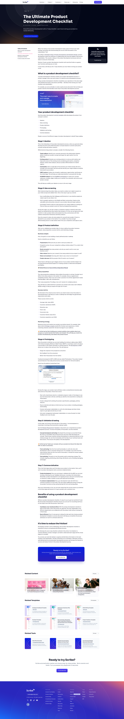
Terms (83, 691)
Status (71, 708)
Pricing (81, 2)
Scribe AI (59, 696)
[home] (25, 2)
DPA (83, 698)
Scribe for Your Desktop (50, 691)
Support (71, 698)
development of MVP (76, 345)
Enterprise (75, 2)
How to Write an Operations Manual (58, 268)
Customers (72, 705)
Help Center (60, 703)
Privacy (83, 694)
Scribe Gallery (60, 698)
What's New (60, 705)
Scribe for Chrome (49, 701)
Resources (60, 708)
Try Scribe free (45, 103)
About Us (72, 691)
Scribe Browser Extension (50, 698)
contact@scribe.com (33, 694)
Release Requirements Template (50, 427)
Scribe (53, 87)
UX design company (49, 326)
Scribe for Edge (48, 703)
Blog (25, 11)
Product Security (92, 691)
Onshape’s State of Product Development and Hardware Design (61, 54)
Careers (75, 694)
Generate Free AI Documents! (31, 36)
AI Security (91, 694)
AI (28, 11)
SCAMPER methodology (60, 176)
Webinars (72, 703)
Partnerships (60, 694)
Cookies (83, 696)
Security (59, 701)
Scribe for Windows (49, 694)
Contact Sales (73, 696)
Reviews (71, 710)
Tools (59, 710)
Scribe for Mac (48, 696)
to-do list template (58, 115)
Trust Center (91, 696)
